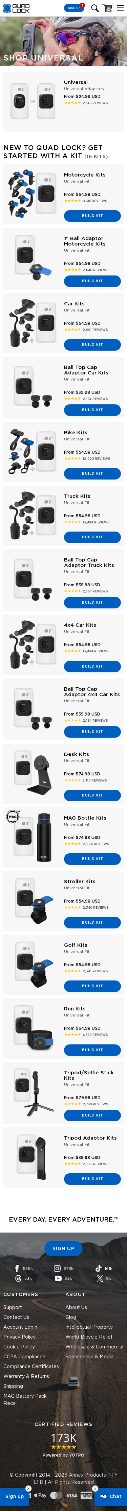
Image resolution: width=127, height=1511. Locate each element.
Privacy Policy (19, 1337)
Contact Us (16, 1317)
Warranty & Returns (26, 1376)
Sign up (14, 1496)
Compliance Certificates (31, 1366)
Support (12, 1307)
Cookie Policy (19, 1347)
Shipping (13, 1386)
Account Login (20, 1327)
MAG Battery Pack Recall (25, 1400)
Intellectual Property (89, 1327)
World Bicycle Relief (89, 1337)
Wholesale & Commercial (94, 1347)
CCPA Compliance (24, 1357)
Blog (70, 1317)
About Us (76, 1307)
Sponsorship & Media (89, 1357)
